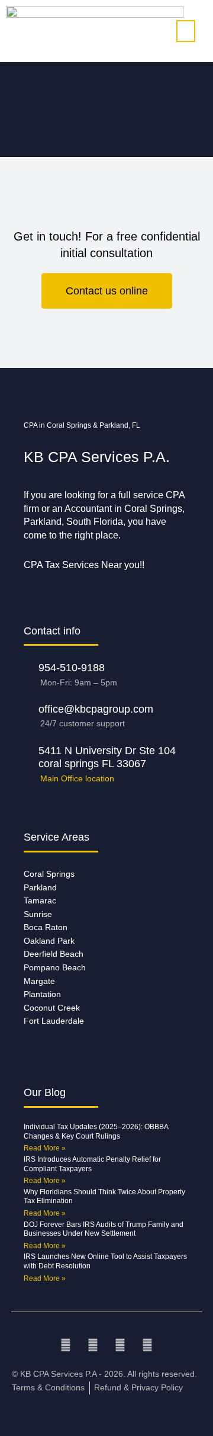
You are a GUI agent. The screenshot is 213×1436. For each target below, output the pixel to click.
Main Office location (77, 778)
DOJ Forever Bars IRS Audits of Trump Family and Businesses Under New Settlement (103, 1229)
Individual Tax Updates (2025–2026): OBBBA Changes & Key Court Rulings (96, 1131)
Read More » (45, 1148)
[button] (185, 31)
